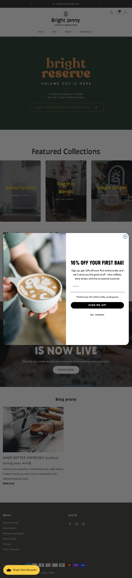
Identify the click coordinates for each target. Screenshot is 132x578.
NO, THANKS (97, 314)
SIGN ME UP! (97, 305)
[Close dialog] (125, 236)
